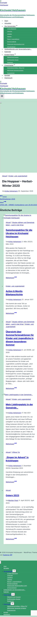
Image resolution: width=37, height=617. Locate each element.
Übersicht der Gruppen (12, 57)
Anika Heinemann (11, 191)
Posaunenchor (11, 610)
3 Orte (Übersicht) (11, 28)
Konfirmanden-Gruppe (12, 59)
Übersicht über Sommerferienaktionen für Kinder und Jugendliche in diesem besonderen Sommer (20, 338)
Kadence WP (7, 555)
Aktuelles (7, 23)
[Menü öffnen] (2, 96)
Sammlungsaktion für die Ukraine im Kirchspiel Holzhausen (19, 233)
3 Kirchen (9, 31)
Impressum (8, 78)
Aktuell (4, 176)
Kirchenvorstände (11, 41)
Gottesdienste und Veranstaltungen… (18, 49)
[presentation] (20, 216)
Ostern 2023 (12, 495)
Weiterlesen (11, 278)
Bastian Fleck (13, 500)
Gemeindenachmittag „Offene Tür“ (15, 68)
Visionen (9, 36)
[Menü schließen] (0, 562)
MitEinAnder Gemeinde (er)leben (15, 70)
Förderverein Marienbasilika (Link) (15, 44)
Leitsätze (9, 34)
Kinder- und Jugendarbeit (18, 176)
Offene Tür (16, 452)
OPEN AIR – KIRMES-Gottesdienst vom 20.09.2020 (18, 204)
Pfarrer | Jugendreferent (13, 39)
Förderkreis (10, 62)
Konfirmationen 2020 (7, 198)
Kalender (7, 52)
